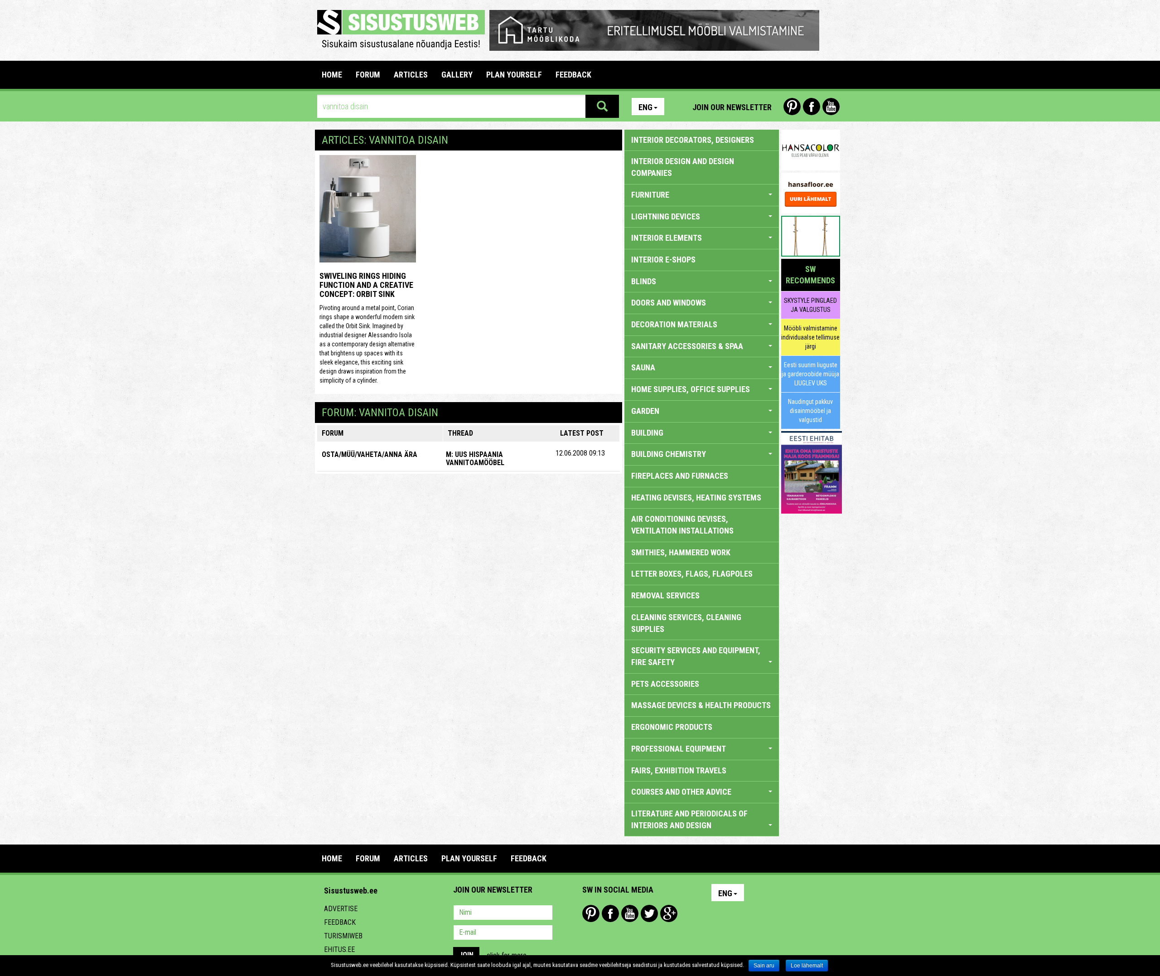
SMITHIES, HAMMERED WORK (680, 552)
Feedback (340, 922)
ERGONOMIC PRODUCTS (671, 727)
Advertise (341, 908)
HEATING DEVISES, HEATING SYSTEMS (696, 497)
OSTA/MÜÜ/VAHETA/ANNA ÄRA (369, 454)
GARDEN (645, 411)
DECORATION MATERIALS (674, 324)
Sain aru (764, 965)
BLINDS (643, 281)
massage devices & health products (701, 705)
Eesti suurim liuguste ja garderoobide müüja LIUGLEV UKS (810, 374)
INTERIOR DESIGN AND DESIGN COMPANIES (682, 167)
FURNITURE (650, 194)
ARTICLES (411, 74)
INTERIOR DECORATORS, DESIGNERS (692, 140)
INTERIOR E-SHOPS (663, 259)
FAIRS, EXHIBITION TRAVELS (678, 770)
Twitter (649, 913)
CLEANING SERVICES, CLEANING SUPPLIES (686, 623)
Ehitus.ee (339, 949)
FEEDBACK (573, 74)
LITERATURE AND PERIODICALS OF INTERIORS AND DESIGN (689, 819)
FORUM (368, 74)
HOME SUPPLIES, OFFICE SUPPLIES (690, 389)
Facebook (811, 106)
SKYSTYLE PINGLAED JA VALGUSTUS (810, 305)
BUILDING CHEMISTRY (668, 454)
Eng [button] (645, 107)
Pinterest (792, 106)
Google (668, 913)
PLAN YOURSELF (514, 74)
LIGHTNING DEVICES (665, 216)
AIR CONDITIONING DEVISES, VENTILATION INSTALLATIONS (682, 524)
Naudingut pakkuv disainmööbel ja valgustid (810, 410)
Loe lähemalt (807, 965)
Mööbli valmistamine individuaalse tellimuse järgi (810, 337)
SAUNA (643, 367)
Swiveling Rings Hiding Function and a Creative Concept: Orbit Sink (366, 285)
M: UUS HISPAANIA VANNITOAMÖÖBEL (475, 458)
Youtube (831, 106)
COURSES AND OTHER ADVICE (681, 791)
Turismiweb (343, 936)
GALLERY (457, 74)
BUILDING (647, 432)
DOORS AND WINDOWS (668, 302)
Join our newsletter (732, 107)
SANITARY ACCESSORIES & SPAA (687, 346)
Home (332, 74)
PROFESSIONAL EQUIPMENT (678, 748)
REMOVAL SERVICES (665, 595)
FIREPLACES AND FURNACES (679, 476)
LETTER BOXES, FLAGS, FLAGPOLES (692, 573)
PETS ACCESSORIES (665, 684)
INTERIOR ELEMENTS (666, 238)
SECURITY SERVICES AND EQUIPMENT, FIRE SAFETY (695, 656)
